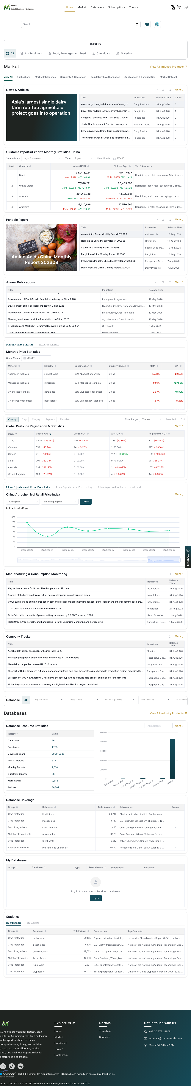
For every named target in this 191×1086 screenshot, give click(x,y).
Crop (24, 419)
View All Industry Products (167, 66)
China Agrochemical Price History (74, 487)
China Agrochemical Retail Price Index (28, 487)
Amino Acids (48, 834)
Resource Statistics (49, 344)
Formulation (65, 419)
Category (36, 419)
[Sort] (156, 89)
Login (185, 7)
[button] (48, 699)
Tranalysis (105, 1031)
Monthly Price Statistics (19, 344)
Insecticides (48, 820)
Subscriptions (116, 7)
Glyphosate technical (19, 391)
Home (69, 7)
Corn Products (49, 827)
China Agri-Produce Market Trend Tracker (121, 487)
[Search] (170, 89)
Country (12, 419)
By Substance (13, 922)
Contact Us (61, 1054)
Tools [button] (132, 7)
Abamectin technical (18, 373)
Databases (97, 7)
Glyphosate (48, 841)
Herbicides (48, 814)
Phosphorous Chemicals (55, 847)
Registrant (50, 419)
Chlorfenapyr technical (20, 400)
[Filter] (163, 89)
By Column (33, 922)
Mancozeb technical (18, 382)
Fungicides (38, 965)
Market (82, 7)
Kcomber (104, 1037)
